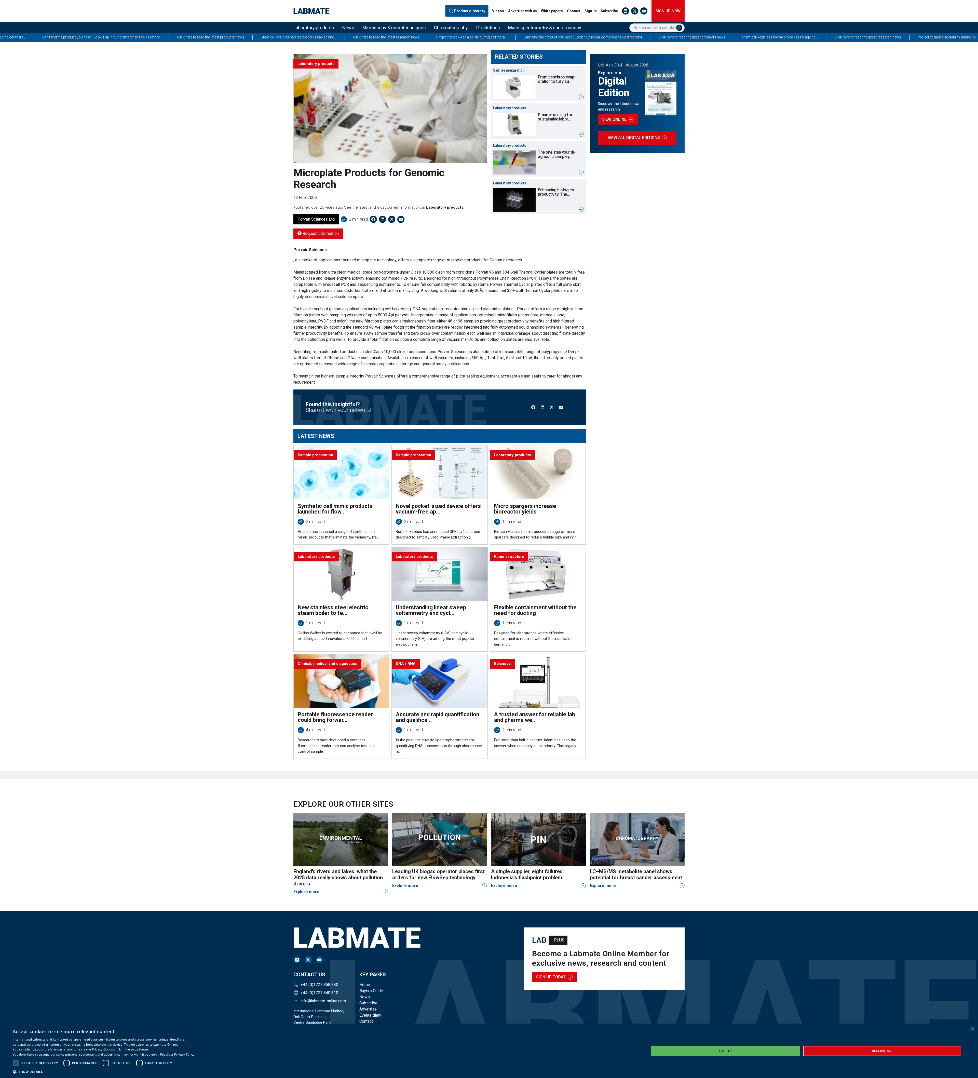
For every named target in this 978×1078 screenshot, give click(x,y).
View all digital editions (634, 137)
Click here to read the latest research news (241, 37)
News (348, 27)
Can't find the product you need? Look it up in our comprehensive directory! (437, 37)
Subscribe (609, 11)
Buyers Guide (371, 990)
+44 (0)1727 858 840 (319, 984)
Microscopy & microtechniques (394, 27)
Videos (498, 11)
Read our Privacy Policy (177, 1054)
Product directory (469, 11)
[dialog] (489, 1051)
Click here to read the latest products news (65, 37)
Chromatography (451, 27)
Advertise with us (522, 11)
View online (614, 119)
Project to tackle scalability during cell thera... (326, 37)
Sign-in (591, 11)
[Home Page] (311, 11)
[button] (104, 1071)
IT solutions (488, 27)
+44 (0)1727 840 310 (319, 992)
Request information (320, 233)
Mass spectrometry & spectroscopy (544, 27)
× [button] (972, 1029)
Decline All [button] (882, 1051)
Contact (573, 11)
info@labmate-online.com (323, 1001)
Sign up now (668, 11)
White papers (552, 11)
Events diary (370, 1015)
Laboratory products (313, 27)
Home (364, 984)
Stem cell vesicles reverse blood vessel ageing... (153, 37)
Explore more (306, 891)
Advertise (368, 1009)
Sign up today (551, 977)
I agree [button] (725, 1051)
